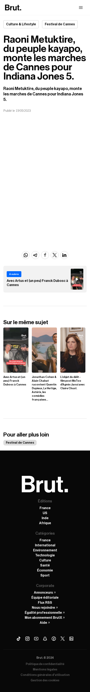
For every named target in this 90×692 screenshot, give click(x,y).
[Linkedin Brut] (71, 638)
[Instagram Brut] (27, 638)
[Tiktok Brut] (18, 638)
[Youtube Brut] (36, 638)
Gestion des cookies (45, 680)
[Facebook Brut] (54, 638)
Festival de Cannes (20, 442)
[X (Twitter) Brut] (62, 638)
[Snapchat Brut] (45, 638)
